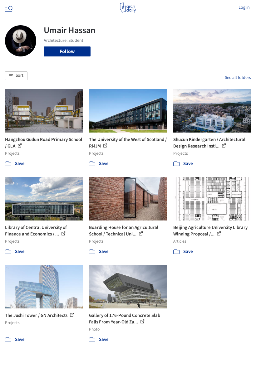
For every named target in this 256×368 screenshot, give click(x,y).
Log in (244, 7)
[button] (16, 75)
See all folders (238, 77)
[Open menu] (8, 7)
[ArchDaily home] (128, 7)
